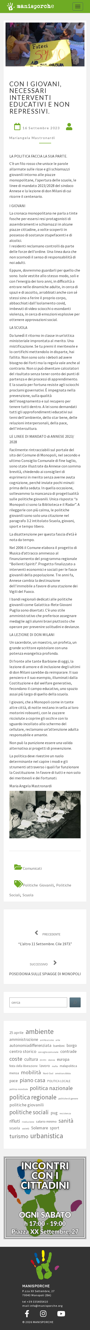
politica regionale (32, 1097)
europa (63, 1059)
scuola (28, 894)
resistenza (65, 1113)
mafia (55, 1066)
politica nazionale (51, 1088)
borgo (71, 1045)
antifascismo (47, 1040)
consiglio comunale (48, 1052)
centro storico (22, 1051)
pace (13, 1080)
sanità (66, 1120)
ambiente (39, 1031)
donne (51, 1060)
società (25, 1128)
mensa (14, 1073)
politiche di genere (68, 1098)
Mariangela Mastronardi (32, 138)
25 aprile (16, 1032)
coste (15, 1058)
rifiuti (14, 1121)
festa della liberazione (23, 1066)
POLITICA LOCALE (59, 1081)
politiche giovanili (38, 885)
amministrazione (23, 1039)
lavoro (44, 1065)
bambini (59, 1046)
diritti (43, 1060)
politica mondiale (18, 1089)
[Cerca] (75, 1002)
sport (54, 1128)
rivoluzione (28, 1121)
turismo (18, 1136)
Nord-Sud (48, 1073)
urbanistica (46, 1135)
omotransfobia (63, 1073)
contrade (68, 1051)
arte (58, 1040)
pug (54, 1112)
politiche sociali (29, 1112)
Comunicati (32, 868)
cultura (31, 1059)
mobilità (31, 1072)
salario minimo (46, 1121)
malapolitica (68, 1066)
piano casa (32, 1080)
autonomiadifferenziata (30, 1045)
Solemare (39, 1128)
